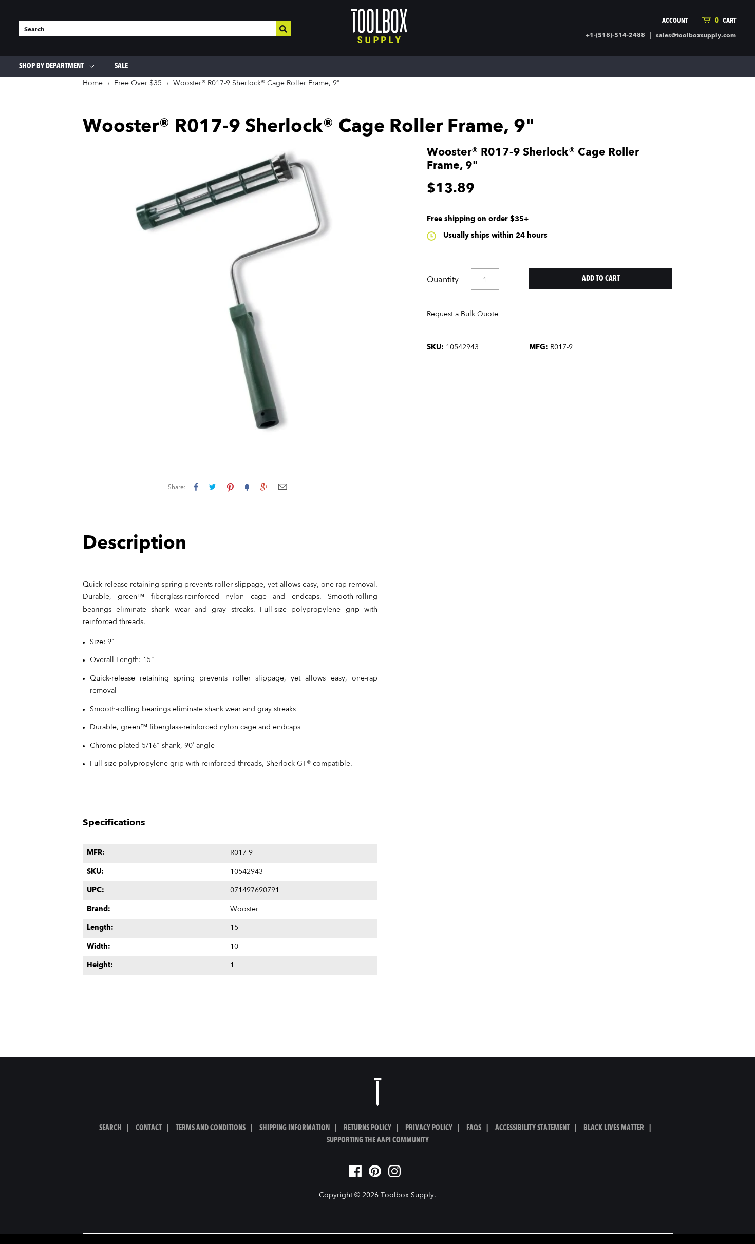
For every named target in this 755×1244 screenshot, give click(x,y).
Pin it (230, 486)
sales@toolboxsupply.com (696, 36)
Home (93, 83)
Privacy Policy (428, 1128)
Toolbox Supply (407, 1195)
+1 (263, 486)
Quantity (443, 280)
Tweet (212, 486)
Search (110, 1128)
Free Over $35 (138, 83)
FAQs (473, 1128)
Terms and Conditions (211, 1128)
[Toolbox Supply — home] (379, 28)
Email (282, 486)
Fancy (247, 486)
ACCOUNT (675, 20)
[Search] (283, 28)
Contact (149, 1128)
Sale (121, 66)
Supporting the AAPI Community (378, 1140)
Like (196, 486)
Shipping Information (294, 1128)
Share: (177, 487)
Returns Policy (367, 1128)
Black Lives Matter (613, 1128)
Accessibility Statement (532, 1128)
